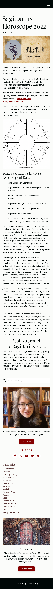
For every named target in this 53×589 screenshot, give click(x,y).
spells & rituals (9, 506)
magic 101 (7, 486)
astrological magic (10, 474)
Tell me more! (26, 569)
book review (8, 477)
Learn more (27, 442)
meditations (7, 489)
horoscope (7, 480)
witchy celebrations (11, 512)
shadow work (8, 500)
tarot (5, 509)
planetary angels (9, 492)
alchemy (6, 471)
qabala (5, 498)
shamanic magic (9, 503)
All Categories (8, 469)
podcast (6, 495)
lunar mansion (9, 483)
